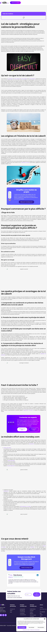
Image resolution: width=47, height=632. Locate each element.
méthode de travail (25, 162)
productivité (31, 443)
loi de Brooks (10, 78)
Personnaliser (41, 627)
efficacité (32, 547)
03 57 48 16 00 (3, 611)
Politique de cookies (26, 629)
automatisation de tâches (25, 506)
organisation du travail (28, 410)
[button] (44, 618)
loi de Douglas (24, 78)
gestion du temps (11, 460)
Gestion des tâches (7, 447)
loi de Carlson (17, 78)
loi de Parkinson (32, 78)
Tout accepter (22, 627)
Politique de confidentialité (34, 629)
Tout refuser (31, 627)
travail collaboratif (11, 465)
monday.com (6, 491)
